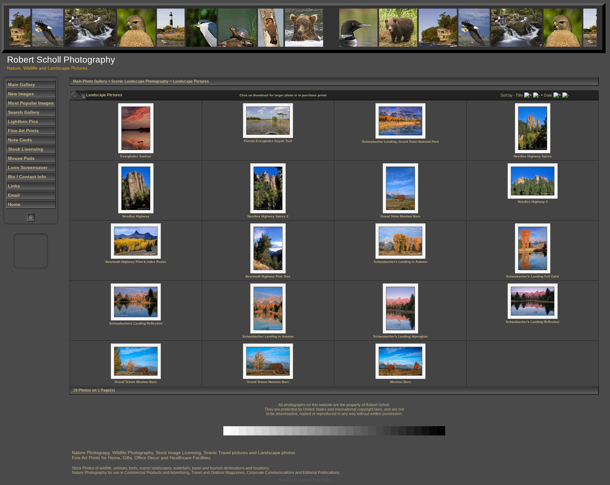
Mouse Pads (21, 158)
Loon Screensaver (27, 167)
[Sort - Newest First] (565, 95)
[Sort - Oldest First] (557, 95)
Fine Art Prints (23, 130)
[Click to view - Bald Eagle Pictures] (39, 28)
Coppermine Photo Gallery (313, 480)
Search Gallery (23, 112)
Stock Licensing (25, 149)
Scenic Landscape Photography (140, 81)
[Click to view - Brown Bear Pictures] (296, 28)
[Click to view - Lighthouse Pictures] (162, 28)
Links (14, 185)
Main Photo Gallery (90, 81)
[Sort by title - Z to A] (536, 95)
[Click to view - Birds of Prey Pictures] (128, 28)
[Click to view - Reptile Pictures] (229, 28)
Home (14, 204)
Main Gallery (21, 84)
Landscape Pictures (191, 81)
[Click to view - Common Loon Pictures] (350, 28)
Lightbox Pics (23, 121)
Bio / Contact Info (27, 176)
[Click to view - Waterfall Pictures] (82, 28)
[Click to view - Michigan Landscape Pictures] (429, 28)
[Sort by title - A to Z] (528, 95)
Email (14, 195)
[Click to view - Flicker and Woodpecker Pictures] (262, 28)
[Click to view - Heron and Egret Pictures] (193, 28)
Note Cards (20, 139)
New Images (21, 93)
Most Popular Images (31, 103)
